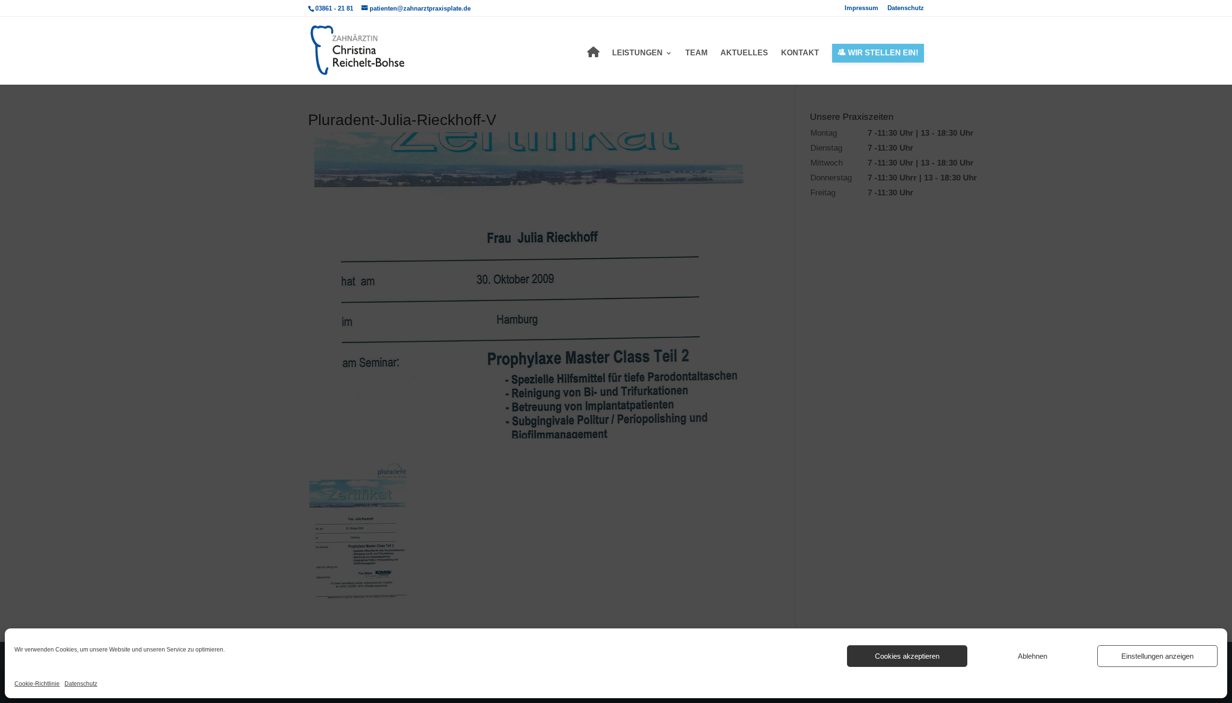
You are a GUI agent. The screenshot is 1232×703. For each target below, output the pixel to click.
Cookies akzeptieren (907, 656)
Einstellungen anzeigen (1157, 656)
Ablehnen (1032, 656)
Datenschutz (80, 683)
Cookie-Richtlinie (37, 683)
